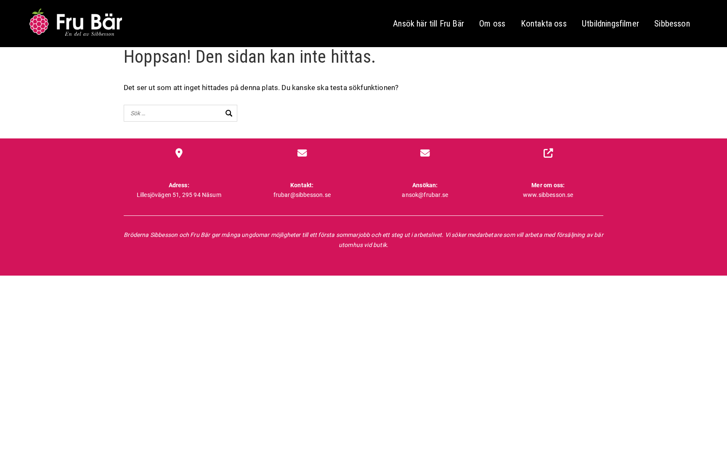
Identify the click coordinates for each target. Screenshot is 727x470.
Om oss (492, 24)
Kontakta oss (544, 24)
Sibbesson (672, 24)
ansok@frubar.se (425, 194)
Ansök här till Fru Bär (428, 24)
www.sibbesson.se (548, 194)
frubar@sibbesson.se (302, 194)
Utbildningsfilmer (610, 24)
